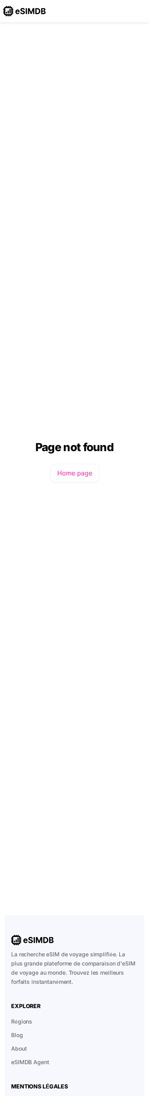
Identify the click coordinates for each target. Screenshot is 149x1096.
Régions (21, 1021)
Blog (17, 1035)
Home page (74, 473)
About (19, 1048)
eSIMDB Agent (30, 1062)
